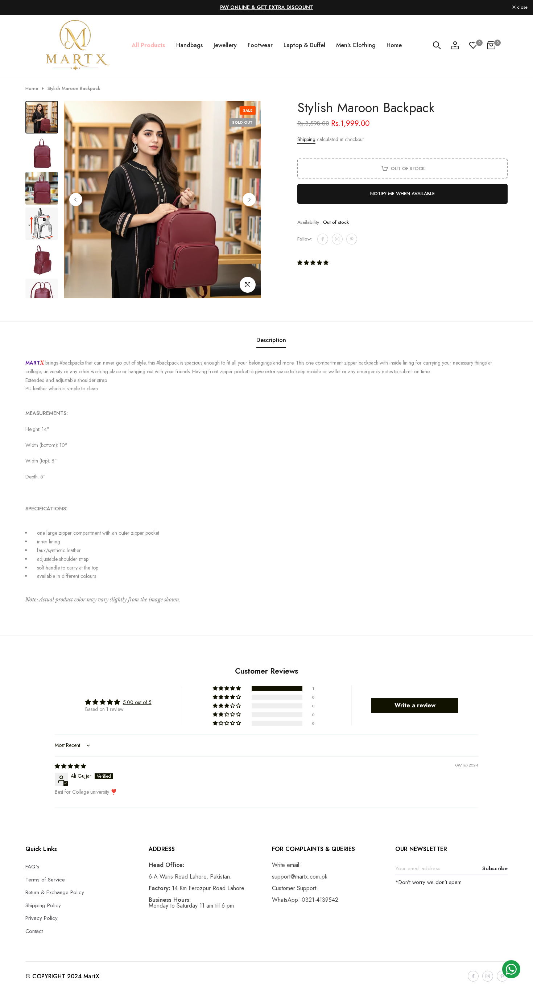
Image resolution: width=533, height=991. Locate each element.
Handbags (189, 45)
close (15, 7)
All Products (148, 45)
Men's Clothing (356, 45)
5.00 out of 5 (137, 702)
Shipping (306, 139)
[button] (313, 262)
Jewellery (225, 45)
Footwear (260, 45)
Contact (34, 931)
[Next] (249, 199)
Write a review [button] (414, 705)
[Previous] (75, 199)
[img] (70, 766)
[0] (473, 45)
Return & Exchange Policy (54, 892)
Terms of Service (45, 880)
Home (394, 45)
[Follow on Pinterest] (351, 239)
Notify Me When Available (402, 193)
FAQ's (32, 867)
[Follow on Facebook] (322, 239)
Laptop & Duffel (304, 45)
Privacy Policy (41, 918)
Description (271, 340)
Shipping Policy (43, 905)
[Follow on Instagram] (337, 239)
